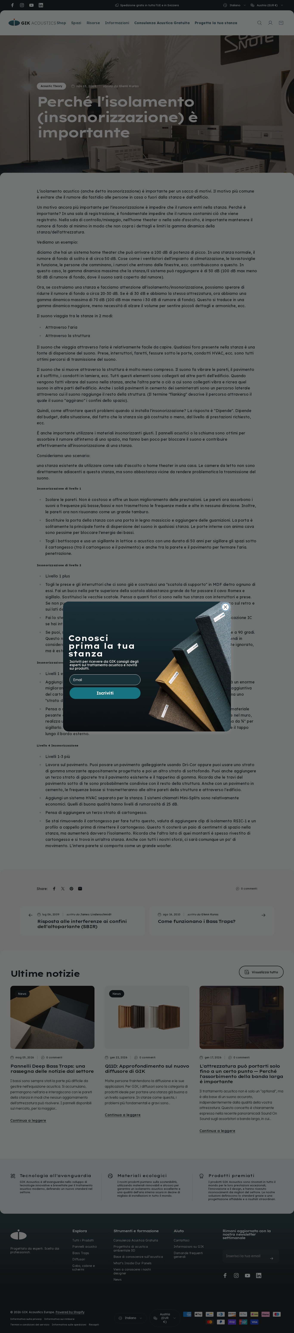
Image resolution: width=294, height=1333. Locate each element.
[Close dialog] (225, 607)
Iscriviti (105, 693)
